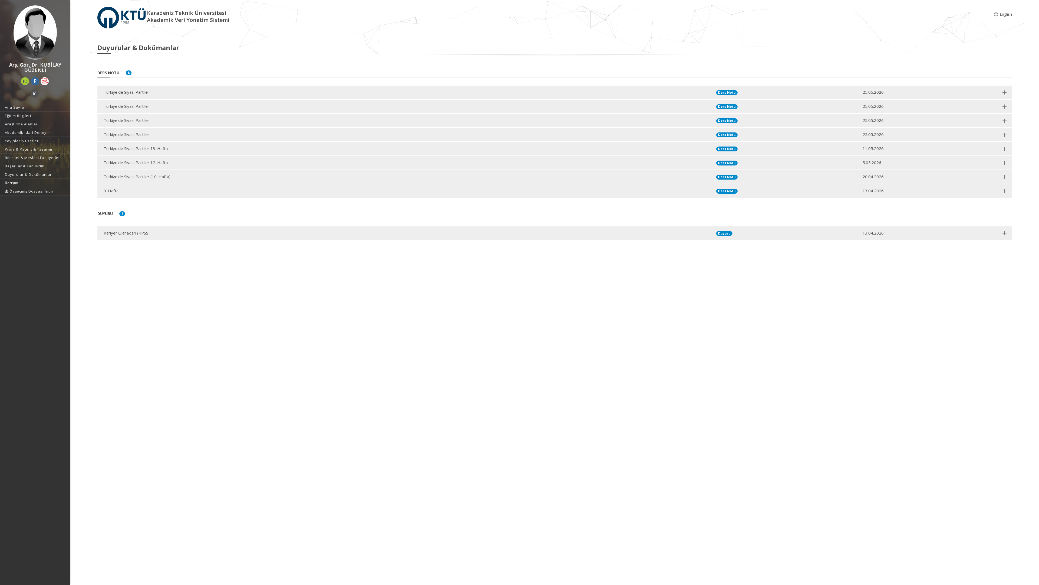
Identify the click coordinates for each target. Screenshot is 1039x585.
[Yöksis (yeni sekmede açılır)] (45, 81)
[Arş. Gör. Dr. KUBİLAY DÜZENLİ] (35, 32)
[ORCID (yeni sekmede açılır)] (25, 81)
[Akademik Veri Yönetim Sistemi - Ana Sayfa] (122, 17)
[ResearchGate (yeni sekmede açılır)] (35, 93)
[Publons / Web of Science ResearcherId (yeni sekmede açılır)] (35, 81)
